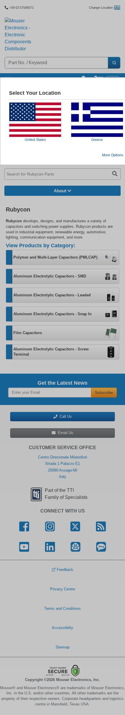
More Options (112, 155)
